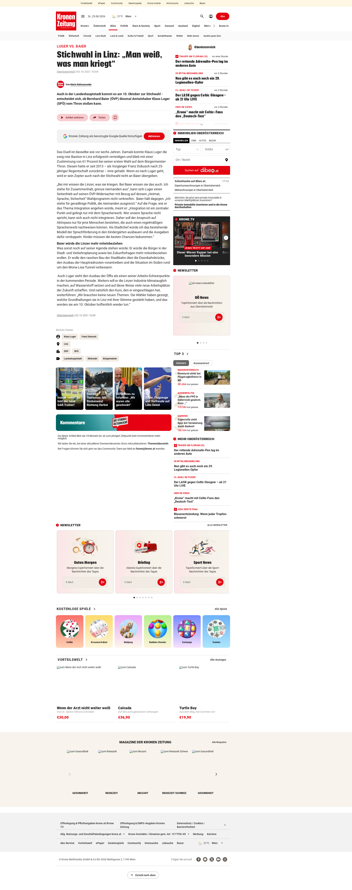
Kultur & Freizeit (136, 36)
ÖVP (66, 351)
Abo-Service (67, 843)
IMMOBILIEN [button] (181, 140)
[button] (214, 26)
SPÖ (76, 351)
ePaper (101, 3)
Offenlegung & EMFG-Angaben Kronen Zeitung (142, 825)
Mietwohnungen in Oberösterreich (202, 190)
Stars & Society (141, 25)
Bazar (202, 3)
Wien (113, 25)
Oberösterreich (66, 71)
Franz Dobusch (89, 336)
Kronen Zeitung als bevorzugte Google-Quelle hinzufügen (114, 136)
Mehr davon (193, 36)
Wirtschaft (74, 36)
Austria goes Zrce (212, 36)
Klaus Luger (70, 336)
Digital (196, 25)
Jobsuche (189, 3)
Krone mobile (154, 3)
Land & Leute (116, 36)
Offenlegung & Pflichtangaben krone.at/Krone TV (87, 825)
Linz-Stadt (101, 36)
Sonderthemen (165, 36)
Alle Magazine (219, 742)
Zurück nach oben (143, 875)
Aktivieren (154, 136)
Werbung (198, 834)
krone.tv (224, 25)
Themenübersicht (158, 443)
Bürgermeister (110, 358)
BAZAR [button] (212, 140)
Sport (157, 25)
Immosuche (172, 3)
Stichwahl (92, 358)
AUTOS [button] (202, 140)
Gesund (169, 25)
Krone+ (85, 25)
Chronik (87, 36)
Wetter (179, 36)
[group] (69, 388)
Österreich (100, 25)
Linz (66, 344)
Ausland (183, 25)
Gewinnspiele (135, 3)
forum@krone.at (145, 448)
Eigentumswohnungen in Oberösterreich (202, 185)
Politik (124, 25)
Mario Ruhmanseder (81, 84)
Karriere (212, 834)
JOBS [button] (193, 140)
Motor (207, 25)
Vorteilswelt (86, 3)
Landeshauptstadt (73, 358)
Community (117, 3)
